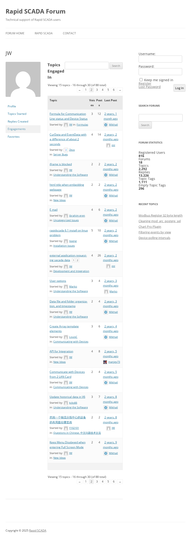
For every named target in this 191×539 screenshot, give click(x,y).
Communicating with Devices (70, 341)
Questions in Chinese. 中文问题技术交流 (77, 432)
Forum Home (15, 33)
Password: (146, 66)
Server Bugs (60, 154)
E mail (54, 210)
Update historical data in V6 (67, 397)
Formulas (82, 124)
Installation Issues (64, 245)
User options (58, 281)
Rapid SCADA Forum (36, 11)
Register (145, 83)
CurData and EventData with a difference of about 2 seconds (68, 139)
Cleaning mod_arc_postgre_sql (160, 221)
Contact (69, 33)
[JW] (23, 100)
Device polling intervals (154, 238)
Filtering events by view (155, 232)
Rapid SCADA (44, 33)
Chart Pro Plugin (150, 226)
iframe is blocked (61, 164)
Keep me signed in (158, 80)
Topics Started (17, 114)
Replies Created (18, 121)
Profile (12, 106)
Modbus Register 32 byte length (161, 215)
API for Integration (61, 351)
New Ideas (59, 200)
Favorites (14, 137)
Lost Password (150, 86)
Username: (147, 54)
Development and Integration (71, 271)
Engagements (17, 129)
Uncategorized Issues (66, 220)
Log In (179, 88)
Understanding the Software (70, 174)
